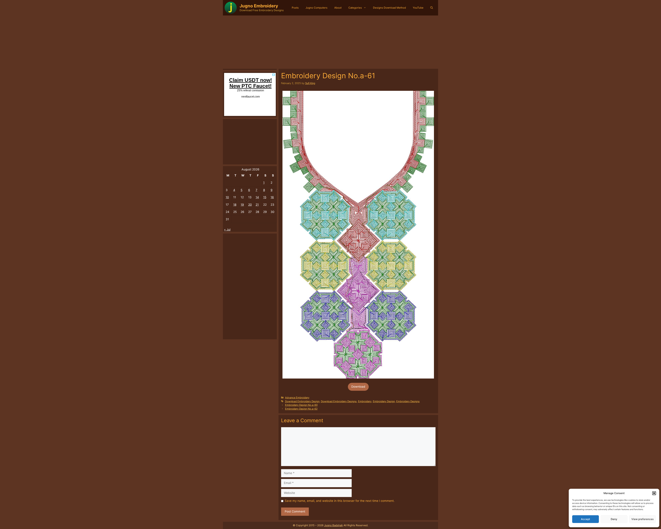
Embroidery (364, 401)
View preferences (642, 519)
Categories (355, 7)
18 (234, 204)
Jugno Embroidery (259, 5)
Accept (585, 519)
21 (257, 204)
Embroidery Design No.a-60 (301, 404)
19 (242, 204)
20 (250, 204)
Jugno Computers (316, 7)
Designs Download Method (389, 7)
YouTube (418, 7)
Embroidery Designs (408, 401)
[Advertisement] (330, 41)
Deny (614, 519)
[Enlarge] (429, 95)
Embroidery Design (384, 401)
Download (358, 386)
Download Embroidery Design (302, 401)
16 (272, 197)
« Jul (227, 229)
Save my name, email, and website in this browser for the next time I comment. (340, 501)
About (338, 7)
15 (264, 197)
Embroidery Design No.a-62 (301, 408)
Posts (295, 7)
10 (227, 197)
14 (257, 197)
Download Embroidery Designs (339, 401)
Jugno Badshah (333, 525)
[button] (654, 493)
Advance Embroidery (297, 397)
